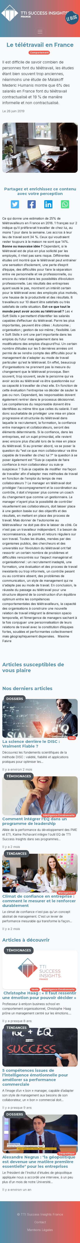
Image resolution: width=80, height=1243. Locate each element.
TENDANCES (16, 853)
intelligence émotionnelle (59, 815)
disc (72, 738)
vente (34, 989)
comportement (39, 52)
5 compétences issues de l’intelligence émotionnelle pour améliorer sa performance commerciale (35, 1077)
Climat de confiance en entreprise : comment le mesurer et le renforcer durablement (39, 901)
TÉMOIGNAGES (18, 776)
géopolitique (67, 1153)
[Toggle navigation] (40, 32)
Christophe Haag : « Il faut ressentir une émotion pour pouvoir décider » (39, 995)
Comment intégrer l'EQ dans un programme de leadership (34, 821)
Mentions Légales (40, 1230)
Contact (40, 1222)
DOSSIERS (14, 699)
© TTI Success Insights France (40, 1214)
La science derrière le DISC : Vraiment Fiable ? (31, 744)
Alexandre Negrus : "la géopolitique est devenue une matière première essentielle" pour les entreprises (38, 1162)
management (66, 892)
